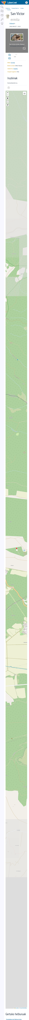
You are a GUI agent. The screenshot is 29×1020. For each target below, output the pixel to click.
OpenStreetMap (23, 1008)
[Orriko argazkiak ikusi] (9, 58)
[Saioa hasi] (2, 20)
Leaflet (16, 1008)
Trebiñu (9, 10)
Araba (22, 8)
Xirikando (12, 23)
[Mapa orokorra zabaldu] (2, 12)
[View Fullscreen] (7, 101)
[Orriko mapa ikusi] (9, 54)
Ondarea (8, 8)
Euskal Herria (15, 8)
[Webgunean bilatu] (2, 8)
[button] (16, 548)
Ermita (13, 62)
